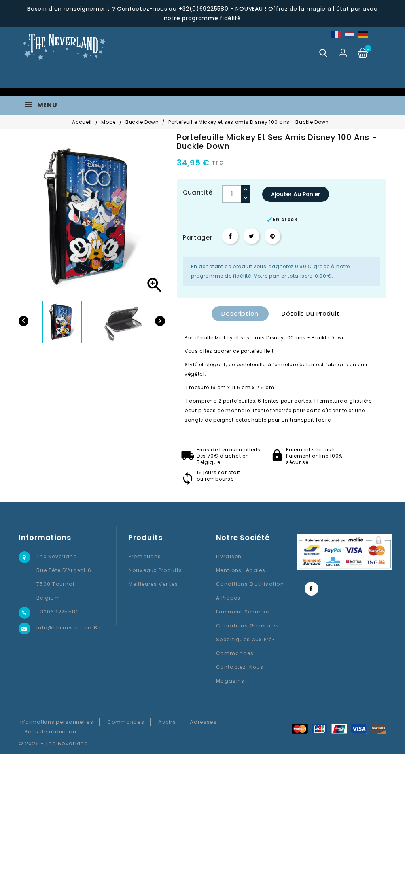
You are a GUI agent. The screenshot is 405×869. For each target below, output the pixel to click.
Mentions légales (240, 570)
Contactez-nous (239, 667)
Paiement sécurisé (242, 611)
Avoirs (167, 722)
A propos (228, 597)
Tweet (251, 236)
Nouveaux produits (155, 570)
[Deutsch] (363, 34)
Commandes (125, 722)
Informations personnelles (56, 722)
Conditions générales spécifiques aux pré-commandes (247, 639)
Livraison (229, 556)
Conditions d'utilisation (250, 584)
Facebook (311, 589)
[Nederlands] (350, 34)
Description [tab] (239, 313)
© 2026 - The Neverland (53, 743)
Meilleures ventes (153, 584)
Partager (230, 236)
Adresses (203, 722)
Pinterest (272, 236)
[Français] (336, 34)
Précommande (174, 74)
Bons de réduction (50, 731)
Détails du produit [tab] (310, 313)
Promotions (145, 556)
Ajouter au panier (295, 194)
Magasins (230, 681)
